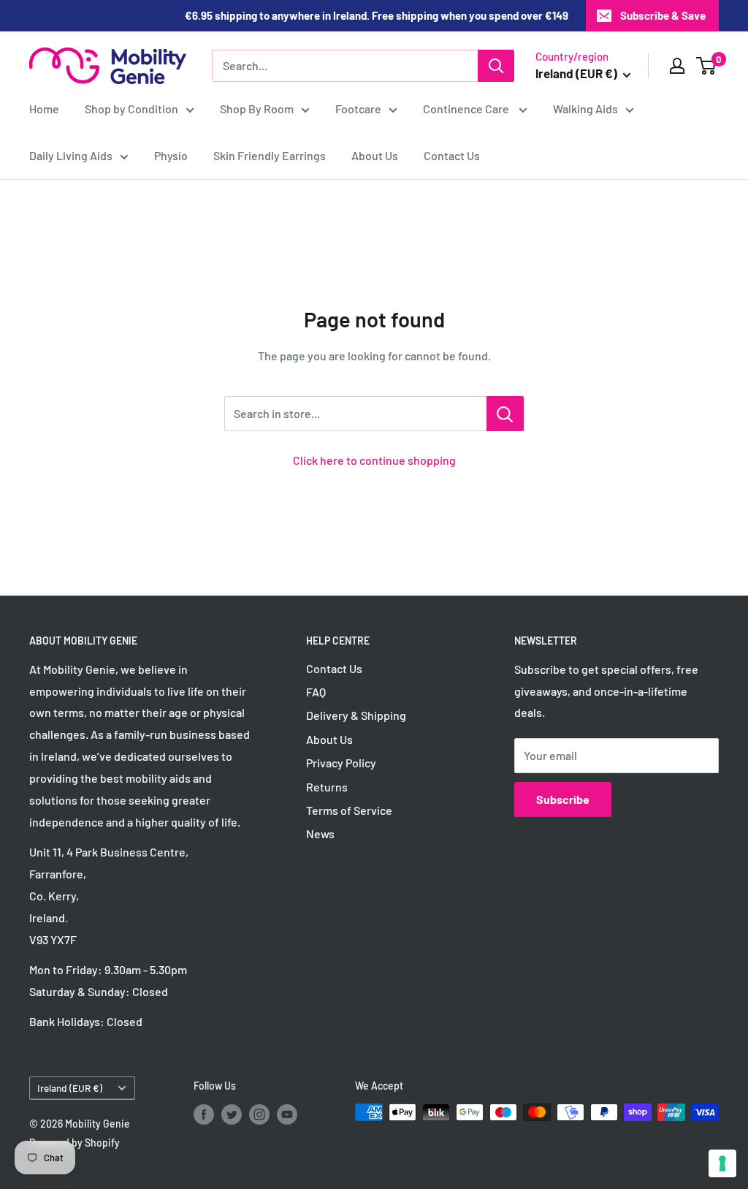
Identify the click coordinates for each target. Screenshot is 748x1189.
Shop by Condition (131, 108)
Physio (171, 155)
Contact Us (452, 155)
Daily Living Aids (70, 155)
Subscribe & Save (663, 15)
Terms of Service (349, 810)
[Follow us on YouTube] (287, 1113)
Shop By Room (257, 108)
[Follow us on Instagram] (259, 1113)
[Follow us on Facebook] (204, 1113)
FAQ (316, 692)
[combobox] (345, 66)
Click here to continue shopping (374, 460)
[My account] (677, 66)
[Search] (496, 66)
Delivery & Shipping (356, 715)
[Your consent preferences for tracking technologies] (722, 1163)
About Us (374, 155)
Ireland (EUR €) (69, 1088)
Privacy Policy (341, 763)
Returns (327, 787)
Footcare (358, 108)
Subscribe (562, 799)
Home (44, 108)
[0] (707, 66)
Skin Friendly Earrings (269, 155)
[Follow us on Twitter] (231, 1113)
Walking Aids (585, 108)
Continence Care (467, 108)
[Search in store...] (505, 413)
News (320, 833)
